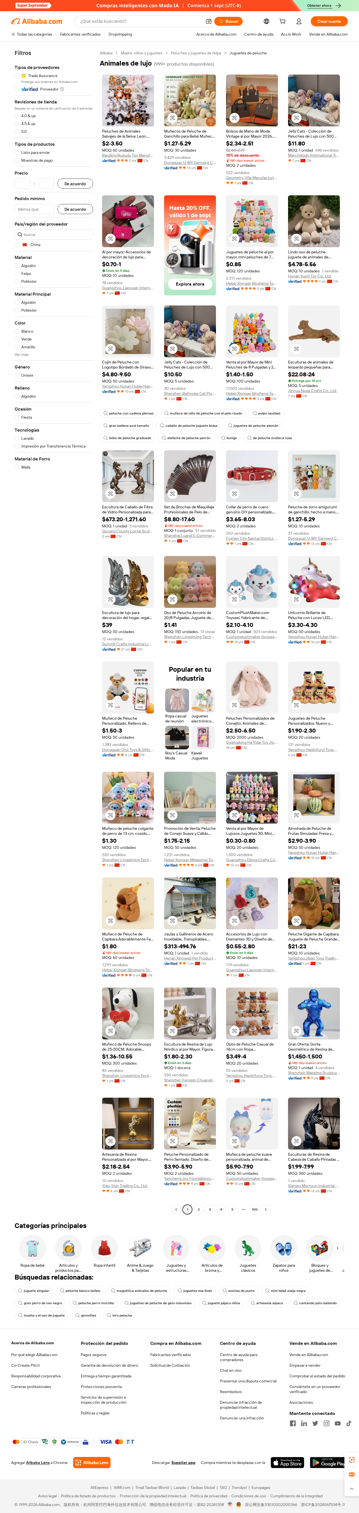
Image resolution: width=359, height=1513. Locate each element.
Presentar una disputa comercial (248, 1381)
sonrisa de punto (241, 1291)
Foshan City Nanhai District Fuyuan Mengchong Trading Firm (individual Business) (252, 538)
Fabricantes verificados (170, 1354)
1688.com (121, 1487)
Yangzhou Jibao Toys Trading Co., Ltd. (314, 958)
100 (255, 1209)
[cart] (283, 22)
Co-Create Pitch (25, 1365)
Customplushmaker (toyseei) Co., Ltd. (252, 636)
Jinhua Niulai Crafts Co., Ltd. (312, 390)
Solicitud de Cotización (170, 1365)
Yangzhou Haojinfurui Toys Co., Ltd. (314, 749)
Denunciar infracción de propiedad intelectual (241, 1405)
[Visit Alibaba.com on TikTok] (349, 1423)
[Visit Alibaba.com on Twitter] (315, 1423)
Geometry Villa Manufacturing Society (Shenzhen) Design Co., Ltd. (252, 177)
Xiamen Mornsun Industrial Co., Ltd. (314, 1185)
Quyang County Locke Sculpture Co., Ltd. (128, 531)
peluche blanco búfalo (83, 1291)
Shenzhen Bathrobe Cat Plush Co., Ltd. (190, 393)
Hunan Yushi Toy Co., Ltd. (310, 276)
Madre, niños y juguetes (141, 53)
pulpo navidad (269, 413)
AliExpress (100, 1487)
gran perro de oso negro (43, 1303)
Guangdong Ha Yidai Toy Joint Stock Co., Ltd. (252, 742)
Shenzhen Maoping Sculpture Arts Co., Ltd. (314, 1073)
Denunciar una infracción (242, 1418)
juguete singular (36, 1291)
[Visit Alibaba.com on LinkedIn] (304, 1423)
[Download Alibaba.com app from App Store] (287, 1462)
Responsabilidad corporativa (36, 1376)
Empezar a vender (305, 1365)
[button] (208, 21)
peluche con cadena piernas (131, 413)
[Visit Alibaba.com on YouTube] (337, 1423)
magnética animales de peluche (142, 1291)
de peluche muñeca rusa (272, 438)
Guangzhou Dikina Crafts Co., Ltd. (252, 860)
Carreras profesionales (31, 1386)
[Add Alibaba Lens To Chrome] (92, 1462)
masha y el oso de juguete (44, 1315)
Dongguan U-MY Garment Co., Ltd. (190, 162)
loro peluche (122, 1315)
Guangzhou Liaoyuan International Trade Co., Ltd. (128, 288)
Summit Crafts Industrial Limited (128, 644)
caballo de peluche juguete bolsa (191, 426)
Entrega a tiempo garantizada (106, 1376)
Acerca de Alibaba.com (32, 1343)
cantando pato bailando (318, 1303)
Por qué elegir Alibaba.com (34, 1354)
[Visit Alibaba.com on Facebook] (292, 1423)
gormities (88, 1315)
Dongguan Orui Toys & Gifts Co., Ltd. (128, 749)
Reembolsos (231, 1391)
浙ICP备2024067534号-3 (323, 1504)
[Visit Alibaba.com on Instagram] (326, 1423)
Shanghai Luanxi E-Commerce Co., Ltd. (190, 535)
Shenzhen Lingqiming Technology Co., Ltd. (190, 636)
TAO (223, 1487)
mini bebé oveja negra (288, 1291)
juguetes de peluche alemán (256, 426)
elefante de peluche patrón (188, 438)
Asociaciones (301, 1402)
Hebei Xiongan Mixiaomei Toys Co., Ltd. (190, 860)
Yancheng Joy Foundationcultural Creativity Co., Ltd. (190, 1178)
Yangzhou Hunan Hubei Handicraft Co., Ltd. (128, 386)
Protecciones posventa (101, 1386)
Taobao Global (202, 1487)
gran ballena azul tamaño (129, 426)
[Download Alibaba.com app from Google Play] (329, 1462)
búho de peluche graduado (130, 438)
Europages (261, 1487)
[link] (351, 1459)
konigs (232, 438)
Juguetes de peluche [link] (248, 53)
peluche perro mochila (96, 1303)
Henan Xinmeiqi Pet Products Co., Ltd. (190, 958)
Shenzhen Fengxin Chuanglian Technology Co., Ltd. (190, 1080)
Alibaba (106, 53)
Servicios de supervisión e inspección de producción (103, 1400)
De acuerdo (75, 183)
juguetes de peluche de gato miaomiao (161, 1303)
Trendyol (239, 1487)
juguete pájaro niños (224, 1303)
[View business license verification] (230, 1504)
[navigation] (54, 632)
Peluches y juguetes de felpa (196, 53)
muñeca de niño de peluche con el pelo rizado (206, 413)
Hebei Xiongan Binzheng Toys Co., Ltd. (252, 283)
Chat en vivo (230, 1370)
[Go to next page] (266, 1209)
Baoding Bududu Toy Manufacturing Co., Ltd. (128, 155)
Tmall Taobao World (152, 1487)
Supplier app (183, 1462)
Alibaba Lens (38, 1462)
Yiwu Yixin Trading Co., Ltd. (125, 1185)
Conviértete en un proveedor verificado (314, 1389)
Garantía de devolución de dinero (109, 1365)
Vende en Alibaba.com (308, 1354)
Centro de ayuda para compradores (238, 1357)
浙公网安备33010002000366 (271, 1504)
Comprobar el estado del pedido (317, 1376)
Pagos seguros (94, 1354)
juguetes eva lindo (197, 1291)
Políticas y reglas (95, 1413)
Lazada (180, 1487)
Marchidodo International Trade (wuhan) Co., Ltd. (314, 155)
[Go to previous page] (176, 1209)
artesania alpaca (269, 1303)
